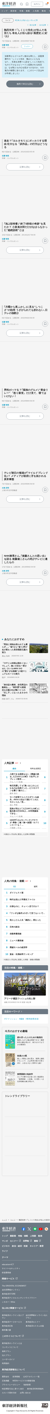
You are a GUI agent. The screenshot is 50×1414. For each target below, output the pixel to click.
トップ (4, 11)
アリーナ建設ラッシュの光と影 (19, 998)
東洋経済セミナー (33, 1322)
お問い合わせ (25, 1393)
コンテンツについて (10, 1347)
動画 (44, 11)
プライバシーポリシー (11, 1385)
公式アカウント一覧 (31, 1377)
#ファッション (10, 1019)
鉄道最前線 (6, 1273)
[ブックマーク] (45, 47)
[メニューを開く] (46, 4)
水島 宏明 (5, 488)
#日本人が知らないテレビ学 (26, 20)
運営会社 (5, 1377)
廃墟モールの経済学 (18, 947)
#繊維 (21, 1019)
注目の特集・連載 (13, 968)
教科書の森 (6, 1330)
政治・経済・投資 (20, 1246)
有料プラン (6, 1351)
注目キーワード (12, 1011)
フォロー (27, 46)
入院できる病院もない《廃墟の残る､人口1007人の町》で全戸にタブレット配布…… (24, 776)
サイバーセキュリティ (11, 1268)
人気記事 (9, 763)
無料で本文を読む (25, 84)
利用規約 (5, 1363)
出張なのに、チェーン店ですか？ (24, 906)
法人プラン (6, 1355)
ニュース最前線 (16, 940)
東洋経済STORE (9, 1294)
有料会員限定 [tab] (35, 769)
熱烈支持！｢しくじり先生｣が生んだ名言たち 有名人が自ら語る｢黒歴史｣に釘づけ (26, 33)
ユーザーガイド (8, 1359)
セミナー (14, 1241)
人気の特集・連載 (14, 881)
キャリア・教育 (37, 1246)
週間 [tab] (35, 887)
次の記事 (42, 25)
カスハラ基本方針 (9, 1393)
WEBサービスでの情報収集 (23, 1381)
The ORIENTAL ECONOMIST (14, 1286)
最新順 (13, 11)
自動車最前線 (16, 934)
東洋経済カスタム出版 (35, 1326)
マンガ (5, 1241)
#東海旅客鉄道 (32, 1019)
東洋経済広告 (7, 1326)
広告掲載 (5, 1381)
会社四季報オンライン (11, 1290)
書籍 (36, 1241)
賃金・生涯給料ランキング (21, 954)
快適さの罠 (22, 1056)
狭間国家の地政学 (25, 1074)
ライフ (7, 20)
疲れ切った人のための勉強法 (30, 1037)
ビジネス (6, 1246)
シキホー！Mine (8, 1302)
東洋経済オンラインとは (12, 1343)
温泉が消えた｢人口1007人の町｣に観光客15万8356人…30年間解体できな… (25, 811)
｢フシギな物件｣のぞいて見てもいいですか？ (28, 913)
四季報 (26, 1241)
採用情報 (16, 1377)
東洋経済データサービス (12, 1322)
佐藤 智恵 (5, 45)
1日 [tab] (14, 887)
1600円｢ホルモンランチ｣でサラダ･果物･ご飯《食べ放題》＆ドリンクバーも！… (24, 822)
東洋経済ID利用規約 (35, 1389)
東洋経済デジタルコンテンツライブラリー (19, 1298)
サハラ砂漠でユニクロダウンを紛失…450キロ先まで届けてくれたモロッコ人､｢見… (24, 799)
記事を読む (25, 167)
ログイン (37, 4)
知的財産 (27, 1385)
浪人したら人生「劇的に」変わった (25, 920)
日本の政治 (15, 927)
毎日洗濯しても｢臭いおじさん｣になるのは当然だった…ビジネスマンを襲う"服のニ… (24, 788)
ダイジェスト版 (16, 893)
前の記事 (33, 25)
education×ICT (8, 1264)
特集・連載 (25, 11)
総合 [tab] (14, 769)
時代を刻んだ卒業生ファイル (22, 899)
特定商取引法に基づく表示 (13, 1389)
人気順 (36, 11)
